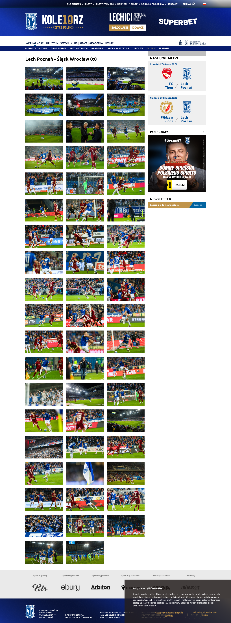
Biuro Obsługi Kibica (110, 617)
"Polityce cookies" (156, 602)
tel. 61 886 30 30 (72, 617)
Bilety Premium (104, 4)
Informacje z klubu (118, 48)
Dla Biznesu (74, 4)
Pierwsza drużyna (36, 48)
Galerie (151, 48)
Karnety (122, 4)
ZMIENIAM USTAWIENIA (144, 605)
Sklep (134, 4)
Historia (164, 48)
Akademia (97, 48)
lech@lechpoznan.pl (115, 615)
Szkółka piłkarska (152, 4)
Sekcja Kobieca (79, 48)
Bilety (88, 4)
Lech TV (138, 48)
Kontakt (172, 4)
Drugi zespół (58, 48)
